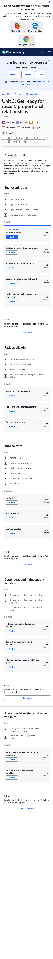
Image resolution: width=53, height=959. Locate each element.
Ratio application (16, 347)
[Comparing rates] (43, 138)
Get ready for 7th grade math (26, 94)
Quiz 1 (6, 320)
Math (9, 94)
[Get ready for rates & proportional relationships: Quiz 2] (46, 138)
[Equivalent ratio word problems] (10, 138)
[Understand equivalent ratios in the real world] (18, 138)
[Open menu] (49, 52)
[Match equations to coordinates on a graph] (10, 141)
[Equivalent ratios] (3, 138)
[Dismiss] (49, 2)
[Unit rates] (36, 138)
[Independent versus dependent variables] (3, 141)
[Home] (3, 94)
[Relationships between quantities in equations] (18, 141)
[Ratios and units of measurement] (28, 138)
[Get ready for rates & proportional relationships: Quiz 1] (21, 138)
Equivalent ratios (16, 187)
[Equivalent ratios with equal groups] (7, 138)
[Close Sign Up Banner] (48, 60)
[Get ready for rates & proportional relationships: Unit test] (25, 141)
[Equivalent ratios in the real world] (14, 138)
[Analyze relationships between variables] (21, 141)
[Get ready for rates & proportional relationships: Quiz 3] (14, 141)
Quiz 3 (6, 685)
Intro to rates (13, 446)
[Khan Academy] (12, 52)
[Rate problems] (39, 138)
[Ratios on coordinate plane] (25, 138)
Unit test (7, 796)
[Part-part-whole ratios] (32, 138)
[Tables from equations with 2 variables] (7, 141)
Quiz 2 (6, 552)
